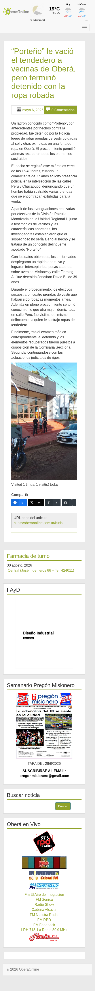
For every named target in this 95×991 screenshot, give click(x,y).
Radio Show (44, 904)
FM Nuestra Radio (44, 915)
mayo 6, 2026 (33, 110)
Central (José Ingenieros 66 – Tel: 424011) (41, 570)
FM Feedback (44, 925)
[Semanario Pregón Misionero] (44, 725)
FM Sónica (44, 899)
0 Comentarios (62, 110)
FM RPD (44, 920)
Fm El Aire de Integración (44, 894)
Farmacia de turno (28, 556)
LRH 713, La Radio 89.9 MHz (44, 930)
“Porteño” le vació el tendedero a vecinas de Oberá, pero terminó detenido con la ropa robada (43, 73)
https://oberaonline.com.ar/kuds (38, 523)
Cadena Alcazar (44, 910)
